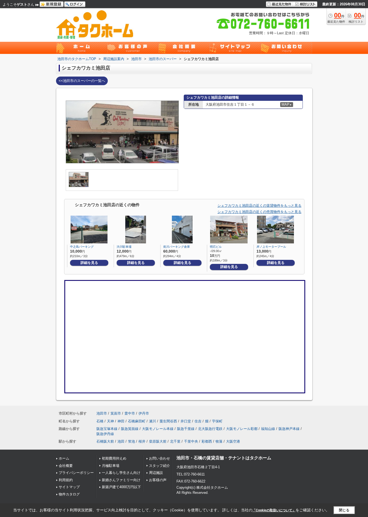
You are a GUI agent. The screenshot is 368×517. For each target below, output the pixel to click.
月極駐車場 (110, 466)
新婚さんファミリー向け (121, 480)
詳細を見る (89, 263)
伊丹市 (143, 413)
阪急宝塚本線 (106, 429)
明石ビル (216, 246)
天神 (110, 421)
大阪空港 (233, 441)
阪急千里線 (186, 429)
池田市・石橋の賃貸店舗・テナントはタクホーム (223, 458)
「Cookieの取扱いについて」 (274, 510)
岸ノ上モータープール (271, 246)
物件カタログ (69, 494)
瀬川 (152, 421)
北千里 (175, 441)
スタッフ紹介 (159, 466)
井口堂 (185, 421)
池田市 (101, 413)
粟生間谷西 (168, 421)
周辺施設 (156, 473)
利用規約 (66, 480)
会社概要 (66, 466)
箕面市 (115, 413)
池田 (120, 441)
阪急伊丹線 (105, 434)
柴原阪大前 (157, 441)
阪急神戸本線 (289, 429)
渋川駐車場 (124, 246)
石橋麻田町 (136, 421)
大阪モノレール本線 (157, 429)
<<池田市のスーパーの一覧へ (82, 81)
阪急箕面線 (129, 429)
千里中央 (191, 441)
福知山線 (268, 429)
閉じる (344, 510)
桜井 (141, 441)
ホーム (64, 458)
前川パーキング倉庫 (176, 246)
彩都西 (207, 441)
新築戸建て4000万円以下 (121, 487)
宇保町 (217, 421)
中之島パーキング (82, 246)
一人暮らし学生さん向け (121, 473)
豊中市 (129, 413)
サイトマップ (69, 487)
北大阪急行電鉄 (210, 429)
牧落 (219, 441)
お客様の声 (157, 480)
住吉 (198, 421)
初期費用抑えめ (114, 458)
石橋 (99, 421)
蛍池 (131, 441)
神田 (120, 421)
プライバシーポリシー (76, 473)
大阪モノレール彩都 (242, 429)
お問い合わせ (159, 458)
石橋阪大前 (105, 441)
